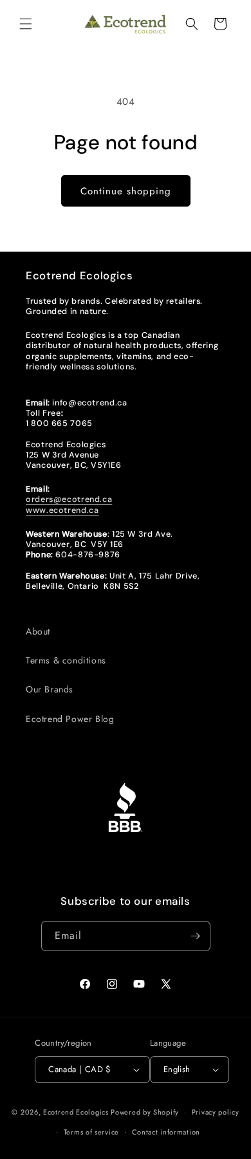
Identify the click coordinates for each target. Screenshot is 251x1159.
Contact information (166, 1132)
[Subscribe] (195, 936)
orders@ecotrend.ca (69, 499)
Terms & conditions (66, 660)
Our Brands (49, 689)
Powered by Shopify (145, 1112)
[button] (26, 24)
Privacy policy (215, 1112)
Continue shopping (125, 191)
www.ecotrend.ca (62, 510)
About (38, 631)
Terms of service (91, 1132)
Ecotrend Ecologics (76, 1112)
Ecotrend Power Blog (70, 718)
